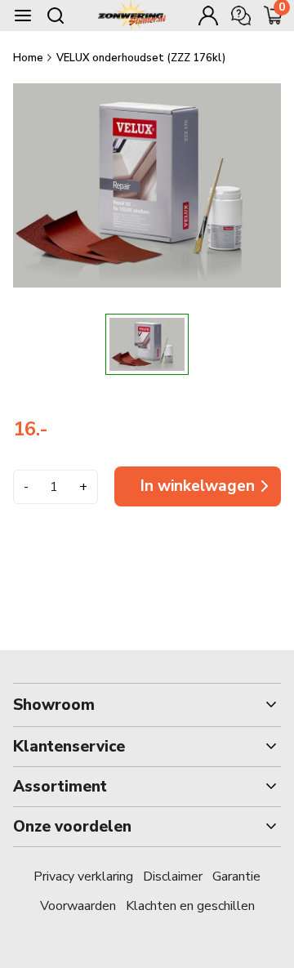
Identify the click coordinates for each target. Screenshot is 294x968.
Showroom (54, 705)
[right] (240, 345)
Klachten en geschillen (190, 906)
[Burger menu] (23, 15)
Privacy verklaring (83, 876)
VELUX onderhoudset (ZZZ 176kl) (140, 58)
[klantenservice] (241, 15)
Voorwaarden (78, 906)
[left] (55, 345)
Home (29, 58)
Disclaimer (173, 876)
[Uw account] (208, 15)
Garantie (236, 876)
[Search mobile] (55, 15)
